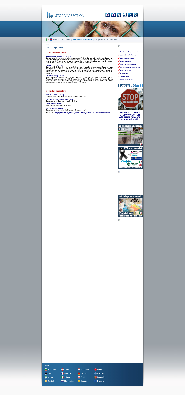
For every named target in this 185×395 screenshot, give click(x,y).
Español (84, 381)
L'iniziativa (65, 40)
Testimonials (113, 40)
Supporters (99, 40)
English (100, 369)
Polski (83, 377)
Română (51, 381)
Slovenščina (69, 381)
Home (56, 40)
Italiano (67, 377)
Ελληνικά (100, 373)
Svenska (100, 381)
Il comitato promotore (82, 40)
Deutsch (84, 373)
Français (67, 373)
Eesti (49, 373)
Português (101, 377)
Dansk (66, 369)
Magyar (50, 377)
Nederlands (85, 369)
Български (52, 369)
